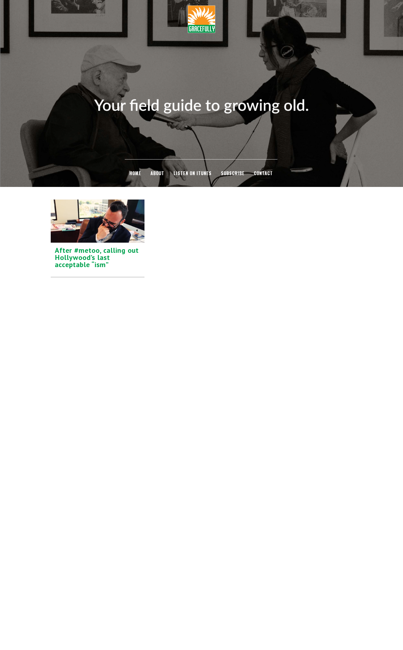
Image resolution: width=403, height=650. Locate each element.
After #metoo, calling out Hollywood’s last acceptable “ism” (97, 257)
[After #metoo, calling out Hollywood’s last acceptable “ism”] (97, 221)
